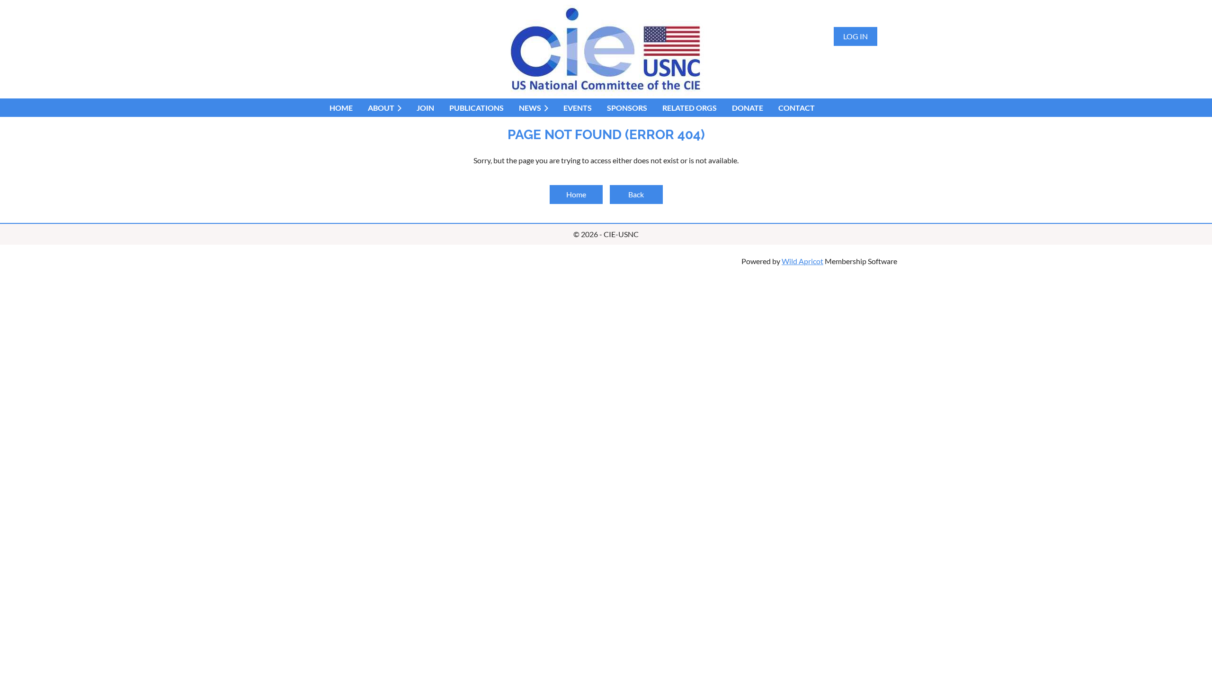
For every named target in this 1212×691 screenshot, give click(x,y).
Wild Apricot (802, 261)
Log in (855, 36)
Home (576, 194)
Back (636, 194)
